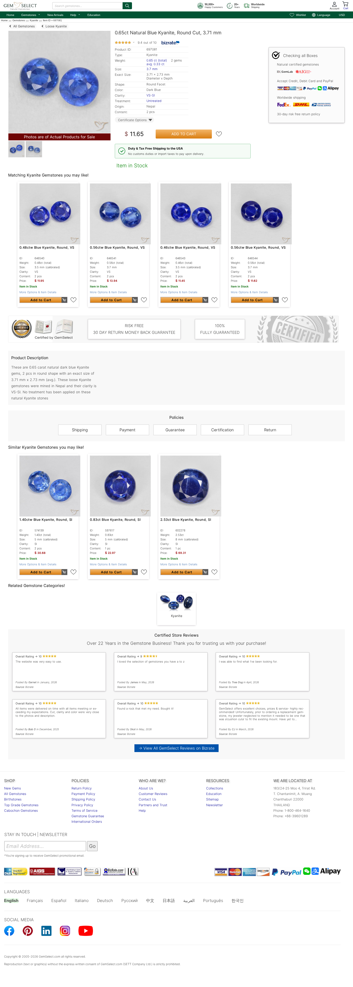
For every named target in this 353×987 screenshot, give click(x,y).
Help (75, 14)
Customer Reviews (153, 794)
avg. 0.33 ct (155, 64)
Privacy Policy (82, 805)
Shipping (80, 429)
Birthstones (12, 799)
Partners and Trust (153, 805)
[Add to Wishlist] (219, 134)
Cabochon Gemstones (21, 810)
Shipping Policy (83, 799)
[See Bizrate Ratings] (171, 43)
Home (10, 15)
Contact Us (147, 799)
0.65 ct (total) (156, 60)
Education (93, 15)
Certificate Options (132, 120)
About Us (146, 788)
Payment (127, 429)
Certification (222, 429)
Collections (214, 788)
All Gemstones (15, 794)
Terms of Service (84, 810)
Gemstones (30, 14)
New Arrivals (55, 15)
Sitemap (212, 799)
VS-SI (150, 95)
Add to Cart (183, 134)
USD (342, 15)
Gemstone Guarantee (87, 816)
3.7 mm (152, 69)
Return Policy (81, 788)
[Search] (127, 5)
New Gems (12, 788)
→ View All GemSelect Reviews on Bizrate (176, 748)
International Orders (86, 821)
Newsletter (214, 805)
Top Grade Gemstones (21, 805)
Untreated (153, 101)
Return (270, 429)
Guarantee (175, 429)
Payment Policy (83, 794)
